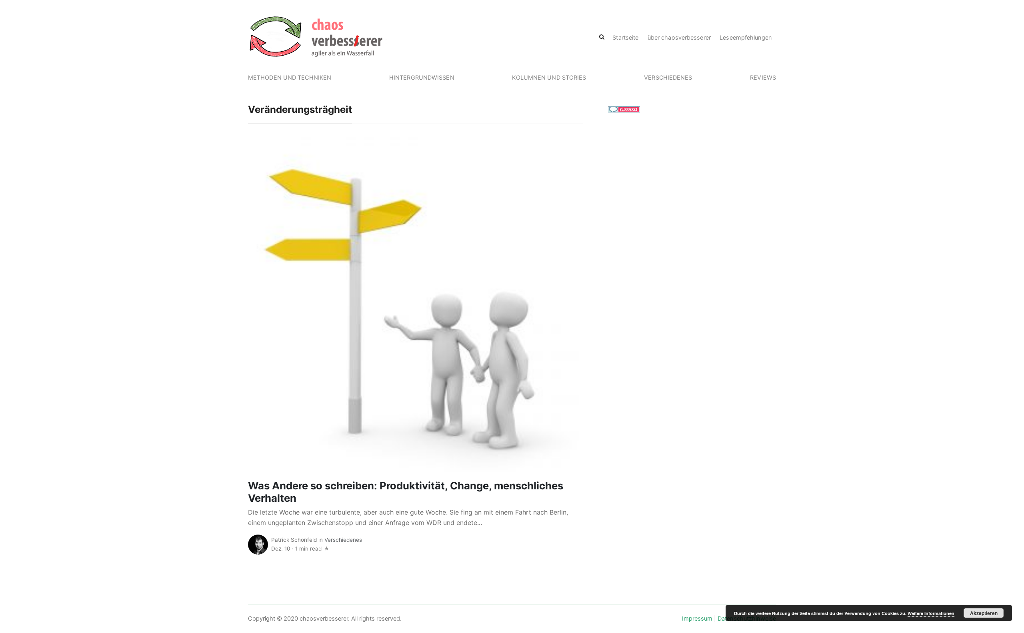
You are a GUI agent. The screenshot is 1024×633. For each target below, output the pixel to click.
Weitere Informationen (931, 613)
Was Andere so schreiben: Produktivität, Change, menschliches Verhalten (405, 491)
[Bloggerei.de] (624, 109)
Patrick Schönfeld (294, 540)
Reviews (763, 77)
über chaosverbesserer (679, 37)
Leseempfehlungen (746, 37)
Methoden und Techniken (289, 77)
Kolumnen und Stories (549, 77)
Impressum (697, 618)
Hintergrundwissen (421, 77)
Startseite (625, 37)
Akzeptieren (984, 613)
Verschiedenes (668, 77)
